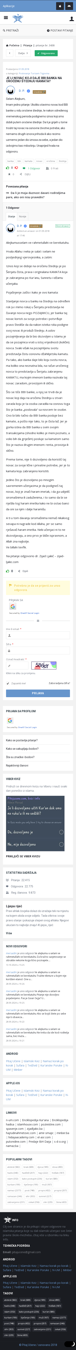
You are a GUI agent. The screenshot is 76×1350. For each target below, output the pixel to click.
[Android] (69, 6)
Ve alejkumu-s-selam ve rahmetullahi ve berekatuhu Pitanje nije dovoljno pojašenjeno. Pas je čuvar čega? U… (33, 995)
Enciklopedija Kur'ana (35, 1120)
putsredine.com (16, 1141)
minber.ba (63, 1133)
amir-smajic (46, 1133)
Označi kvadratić (16, 659)
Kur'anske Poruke (51, 1065)
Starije (11, 216)
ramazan (14, 1196)
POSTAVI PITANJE (61, 30)
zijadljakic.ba (34, 1129)
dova (57, 1166)
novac (39, 161)
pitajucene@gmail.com (22, 1252)
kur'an (51, 1178)
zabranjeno (16, 1202)
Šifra (9, 644)
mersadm (11, 953)
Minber (18, 1070)
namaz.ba (12, 1146)
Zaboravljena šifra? (59, 683)
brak (29, 1166)
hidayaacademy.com (21, 1137)
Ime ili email (13, 629)
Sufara (20, 1065)
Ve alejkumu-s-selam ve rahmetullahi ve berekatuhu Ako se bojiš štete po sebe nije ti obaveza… (36, 1013)
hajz (43, 1172)
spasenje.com (15, 1129)
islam (12, 1178)
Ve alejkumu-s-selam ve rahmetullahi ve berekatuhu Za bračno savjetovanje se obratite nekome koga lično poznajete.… (36, 957)
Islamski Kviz (32, 1061)
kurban (13, 1184)
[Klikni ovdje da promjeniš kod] (43, 665)
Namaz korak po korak (54, 1266)
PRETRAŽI (12, 30)
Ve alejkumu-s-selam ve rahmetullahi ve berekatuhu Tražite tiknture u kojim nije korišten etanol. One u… (36, 976)
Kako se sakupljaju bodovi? (22, 748)
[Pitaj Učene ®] (19, 18)
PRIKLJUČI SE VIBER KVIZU (23, 856)
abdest (13, 1166)
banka (10, 161)
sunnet (45, 1196)
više (9, 933)
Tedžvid (32, 1065)
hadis (12, 1172)
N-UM (56, 1270)
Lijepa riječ (14, 906)
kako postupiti (32, 1178)
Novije (22, 216)
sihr (30, 1196)
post (29, 1190)
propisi (60, 1190)
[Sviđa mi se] (7, 167)
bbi (19, 161)
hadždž (28, 1172)
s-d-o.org (60, 1141)
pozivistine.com (51, 1124)
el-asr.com (44, 1137)
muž (47, 1184)
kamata (28, 161)
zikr (47, 1202)
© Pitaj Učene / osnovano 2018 (38, 1344)
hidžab (58, 1172)
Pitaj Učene (13, 1061)
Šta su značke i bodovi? (20, 757)
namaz (14, 1190)
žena (61, 1202)
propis (44, 1190)
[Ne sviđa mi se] (16, 167)
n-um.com (12, 1120)
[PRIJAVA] (71, 18)
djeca (42, 1166)
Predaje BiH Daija (40, 1141)
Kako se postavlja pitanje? (22, 740)
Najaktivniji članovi (17, 765)
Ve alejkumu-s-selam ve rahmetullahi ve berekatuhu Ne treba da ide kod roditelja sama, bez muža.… (37, 1032)
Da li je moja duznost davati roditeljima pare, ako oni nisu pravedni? (35, 195)
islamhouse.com (27, 1124)
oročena (50, 161)
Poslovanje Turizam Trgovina (34, 73)
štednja (62, 161)
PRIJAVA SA (16, 600)
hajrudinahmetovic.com (21, 1133)
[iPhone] (60, 6)
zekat (33, 1202)
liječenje (31, 1184)
